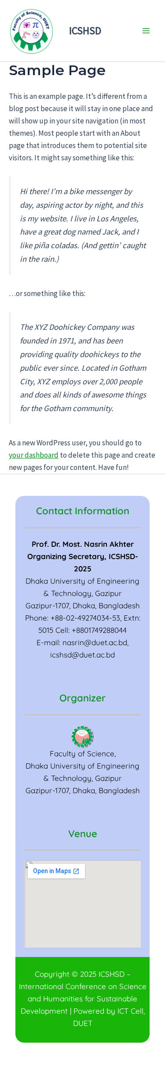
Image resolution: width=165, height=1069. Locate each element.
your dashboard (34, 455)
